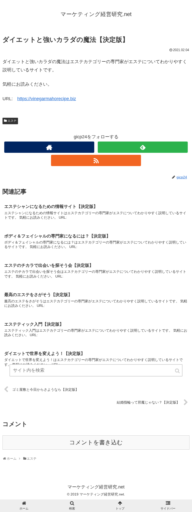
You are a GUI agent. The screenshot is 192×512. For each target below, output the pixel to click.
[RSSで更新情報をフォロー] (96, 160)
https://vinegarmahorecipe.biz (46, 98)
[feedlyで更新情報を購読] (143, 147)
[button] (177, 371)
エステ (12, 120)
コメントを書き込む (96, 442)
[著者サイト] (49, 147)
